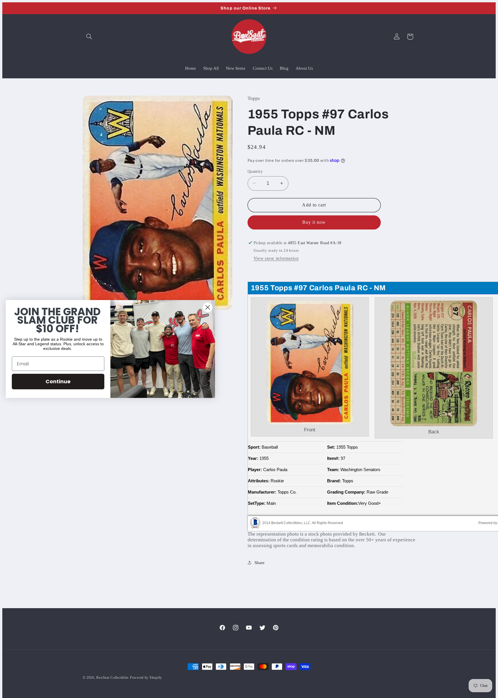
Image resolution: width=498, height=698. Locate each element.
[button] (89, 36)
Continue (58, 381)
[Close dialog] (208, 307)
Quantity (255, 171)
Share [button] (259, 562)
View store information (276, 258)
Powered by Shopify (146, 677)
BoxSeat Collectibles (112, 677)
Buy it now (314, 222)
